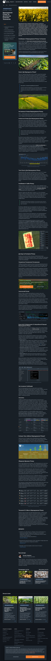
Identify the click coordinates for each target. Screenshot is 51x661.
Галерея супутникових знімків (43, 638)
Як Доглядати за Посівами (10, 35)
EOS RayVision (5, 630)
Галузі (30, 1)
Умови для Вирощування (9, 31)
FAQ (38, 643)
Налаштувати (16, 656)
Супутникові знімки (19, 1)
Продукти (12, 1)
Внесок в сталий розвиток (30, 637)
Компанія (34, 1)
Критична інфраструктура (18, 635)
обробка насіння (35, 328)
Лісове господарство (18, 633)
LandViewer (5, 632)
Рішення (4, 635)
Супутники (4, 641)
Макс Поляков (28, 632)
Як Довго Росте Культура (10, 37)
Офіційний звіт (23, 542)
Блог (38, 630)
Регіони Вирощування (9, 29)
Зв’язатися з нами (41, 1)
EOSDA (6, 1)
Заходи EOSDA (40, 641)
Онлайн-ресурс (23, 546)
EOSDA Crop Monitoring (40, 145)
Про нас (27, 630)
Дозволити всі (35, 656)
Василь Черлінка (27, 555)
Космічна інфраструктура (30, 635)
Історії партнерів (41, 632)
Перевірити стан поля (9, 57)
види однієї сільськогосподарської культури (36, 41)
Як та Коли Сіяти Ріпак (9, 33)
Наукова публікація (23, 537)
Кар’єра (27, 638)
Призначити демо (40, 286)
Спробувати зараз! (26, 286)
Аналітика (26, 1)
